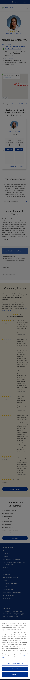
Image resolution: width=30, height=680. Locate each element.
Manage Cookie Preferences (15, 663)
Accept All (15, 674)
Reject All (15, 669)
